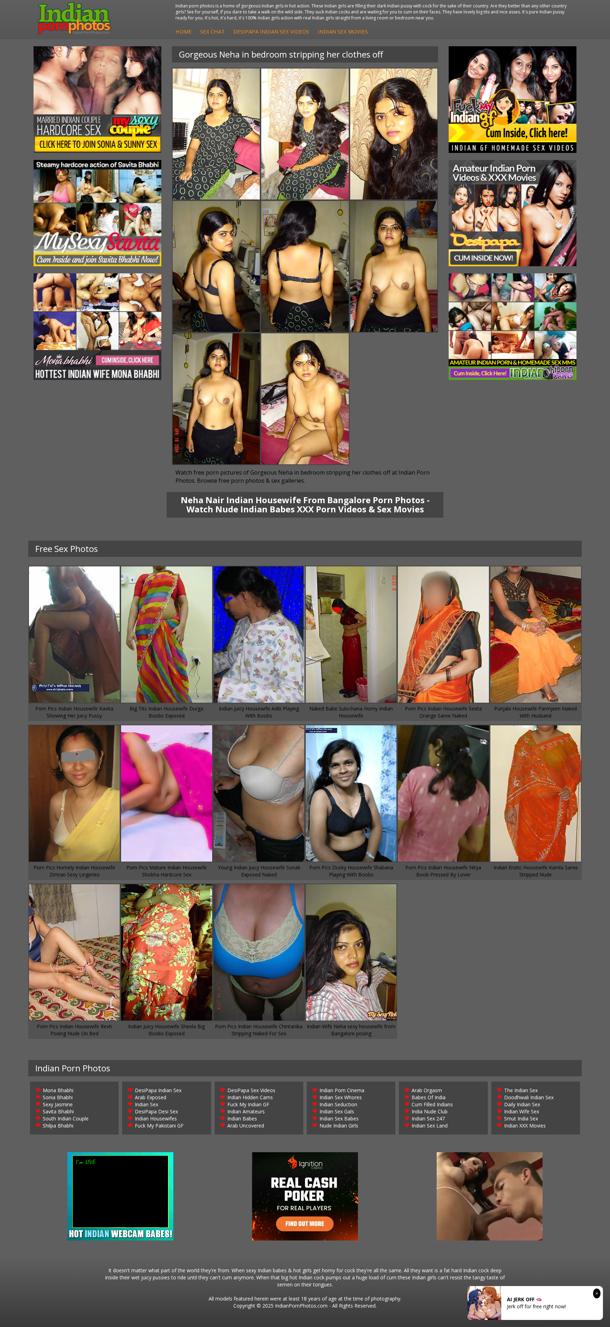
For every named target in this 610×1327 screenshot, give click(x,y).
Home (183, 31)
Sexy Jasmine (58, 1104)
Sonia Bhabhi (58, 1097)
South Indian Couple (66, 1118)
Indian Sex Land (430, 1125)
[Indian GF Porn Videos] (512, 99)
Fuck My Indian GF (248, 1104)
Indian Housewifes (156, 1118)
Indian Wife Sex (521, 1111)
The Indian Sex (521, 1090)
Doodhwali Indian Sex (529, 1097)
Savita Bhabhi (58, 1111)
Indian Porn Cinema (341, 1090)
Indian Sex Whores (340, 1097)
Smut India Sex (521, 1118)
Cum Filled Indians (432, 1104)
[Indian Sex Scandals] (512, 326)
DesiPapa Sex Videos (251, 1090)
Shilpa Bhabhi (58, 1125)
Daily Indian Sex (522, 1104)
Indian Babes (242, 1118)
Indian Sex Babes (339, 1118)
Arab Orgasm (427, 1090)
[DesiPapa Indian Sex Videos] (512, 213)
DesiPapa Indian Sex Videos (271, 31)
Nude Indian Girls (338, 1125)
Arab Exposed (150, 1097)
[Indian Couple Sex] (97, 99)
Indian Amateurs (246, 1111)
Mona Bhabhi (58, 1090)
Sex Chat (212, 31)
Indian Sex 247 (428, 1118)
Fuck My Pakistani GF (159, 1125)
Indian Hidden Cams (250, 1097)
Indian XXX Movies (525, 1125)
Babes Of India (428, 1097)
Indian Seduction (338, 1104)
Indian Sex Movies (343, 31)
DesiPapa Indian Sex (158, 1090)
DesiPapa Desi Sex (156, 1111)
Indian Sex (146, 1104)
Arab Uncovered (245, 1125)
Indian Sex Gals (336, 1111)
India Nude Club (430, 1111)
